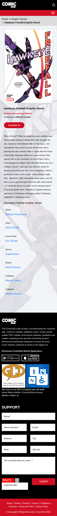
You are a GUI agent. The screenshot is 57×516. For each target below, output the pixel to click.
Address (8, 438)
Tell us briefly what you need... (18, 460)
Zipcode (36, 449)
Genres (35, 503)
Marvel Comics (13, 280)
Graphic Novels (19, 19)
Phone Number (11, 427)
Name (7, 416)
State (6, 449)
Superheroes (12, 254)
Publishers (45, 503)
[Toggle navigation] (53, 13)
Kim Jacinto (12, 241)
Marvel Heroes (13, 267)
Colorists (13, 506)
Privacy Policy (42, 506)
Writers (17, 503)
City (34, 438)
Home (5, 19)
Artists (9, 503)
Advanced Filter (26, 506)
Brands (26, 503)
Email (35, 427)
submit (43, 481)
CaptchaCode (10, 485)
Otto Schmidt (12, 227)
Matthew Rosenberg (16, 214)
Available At (14, 125)
